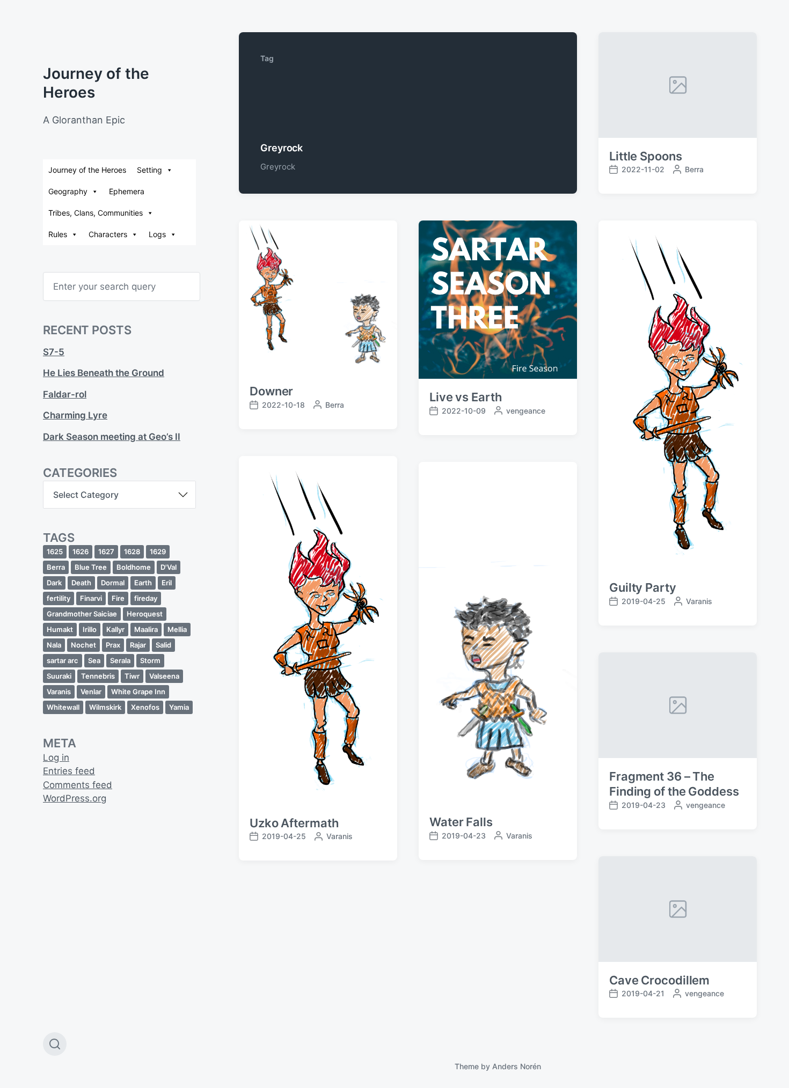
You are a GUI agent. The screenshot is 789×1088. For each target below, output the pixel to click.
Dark (54, 582)
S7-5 (53, 352)
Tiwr (132, 676)
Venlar (91, 691)
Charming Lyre (75, 415)
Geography (67, 191)
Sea (94, 660)
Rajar (138, 645)
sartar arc (62, 660)
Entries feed (69, 771)
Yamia (179, 707)
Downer (271, 391)
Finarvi (91, 598)
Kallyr (115, 629)
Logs (157, 234)
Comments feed (77, 785)
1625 (55, 551)
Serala (120, 660)
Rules (57, 234)
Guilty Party (642, 587)
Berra (56, 567)
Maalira (146, 629)
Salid (163, 645)
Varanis (59, 691)
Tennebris (98, 676)
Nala (54, 645)
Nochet (83, 645)
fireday (145, 598)
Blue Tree (91, 567)
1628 (132, 551)
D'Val (168, 567)
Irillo (90, 629)
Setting (149, 169)
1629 (158, 551)
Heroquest (145, 613)
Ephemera (126, 191)
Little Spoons (645, 156)
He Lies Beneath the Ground (103, 372)
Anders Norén (516, 1066)
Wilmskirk (105, 707)
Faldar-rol (64, 394)
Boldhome (133, 567)
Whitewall (63, 707)
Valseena (164, 676)
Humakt (60, 629)
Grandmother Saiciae (82, 613)
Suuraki (59, 676)
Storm (150, 660)
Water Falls (461, 822)
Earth (143, 582)
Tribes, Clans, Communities (95, 212)
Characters (108, 234)
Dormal (113, 582)
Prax (113, 645)
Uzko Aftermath (294, 823)
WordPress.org (74, 798)
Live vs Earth (465, 397)
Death (81, 582)
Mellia (177, 629)
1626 (80, 551)
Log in (56, 757)
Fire (118, 598)
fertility (58, 598)
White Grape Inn (138, 691)
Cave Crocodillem (659, 980)
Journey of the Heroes (87, 169)
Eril (167, 582)
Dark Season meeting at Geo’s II (111, 436)
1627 (106, 551)
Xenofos (145, 707)
